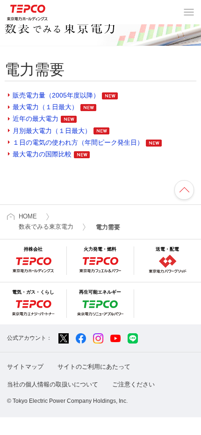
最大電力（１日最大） (45, 107)
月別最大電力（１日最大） (52, 130)
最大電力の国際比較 (42, 154)
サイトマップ (25, 366)
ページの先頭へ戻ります (184, 190)
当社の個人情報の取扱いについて (52, 384)
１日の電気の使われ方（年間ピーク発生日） (78, 142)
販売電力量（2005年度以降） (56, 95)
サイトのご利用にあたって (93, 366)
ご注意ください (133, 384)
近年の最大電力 (35, 118)
